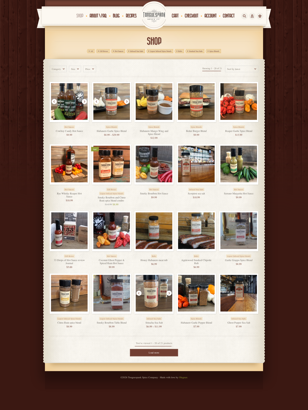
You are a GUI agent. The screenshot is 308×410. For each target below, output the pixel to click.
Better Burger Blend (196, 131)
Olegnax (183, 377)
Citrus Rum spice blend (69, 322)
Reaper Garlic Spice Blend (238, 131)
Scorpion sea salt (196, 193)
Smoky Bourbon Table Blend (112, 322)
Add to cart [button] (73, 124)
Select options (115, 124)
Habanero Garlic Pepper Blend (196, 322)
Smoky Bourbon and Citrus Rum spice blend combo (112, 199)
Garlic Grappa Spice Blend (238, 260)
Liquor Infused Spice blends (111, 193)
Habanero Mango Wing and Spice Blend (154, 132)
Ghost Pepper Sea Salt (238, 322)
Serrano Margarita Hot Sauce (238, 193)
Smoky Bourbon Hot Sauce (154, 193)
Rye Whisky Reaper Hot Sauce (69, 195)
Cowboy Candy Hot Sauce (69, 131)
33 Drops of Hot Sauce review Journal (69, 261)
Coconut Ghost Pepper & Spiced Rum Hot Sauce (111, 261)
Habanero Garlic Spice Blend (112, 131)
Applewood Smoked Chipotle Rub (196, 261)
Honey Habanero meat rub (154, 260)
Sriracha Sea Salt (154, 322)
